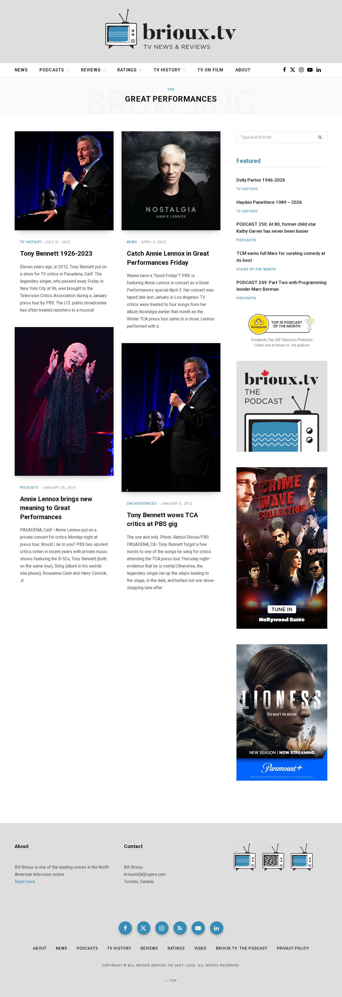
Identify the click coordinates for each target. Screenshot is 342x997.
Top (172, 981)
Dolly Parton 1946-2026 (260, 180)
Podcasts (52, 69)
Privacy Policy (293, 948)
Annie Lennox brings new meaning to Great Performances (56, 508)
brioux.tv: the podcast (241, 948)
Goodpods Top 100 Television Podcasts (282, 340)
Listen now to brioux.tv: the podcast (282, 345)
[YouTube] (198, 928)
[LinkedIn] (216, 928)
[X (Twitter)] (143, 928)
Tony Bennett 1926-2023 (56, 253)
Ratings (127, 69)
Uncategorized (142, 503)
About (243, 69)
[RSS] (180, 928)
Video (201, 948)
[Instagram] (162, 928)
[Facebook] (125, 928)
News (21, 69)
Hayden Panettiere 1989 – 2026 (269, 202)
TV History (167, 69)
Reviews (91, 69)
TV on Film (210, 69)
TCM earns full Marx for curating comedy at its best (280, 257)
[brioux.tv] (171, 31)
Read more (25, 881)
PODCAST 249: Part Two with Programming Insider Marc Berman (281, 286)
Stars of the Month (256, 269)
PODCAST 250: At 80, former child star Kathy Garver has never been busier (276, 227)
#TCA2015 (29, 487)
